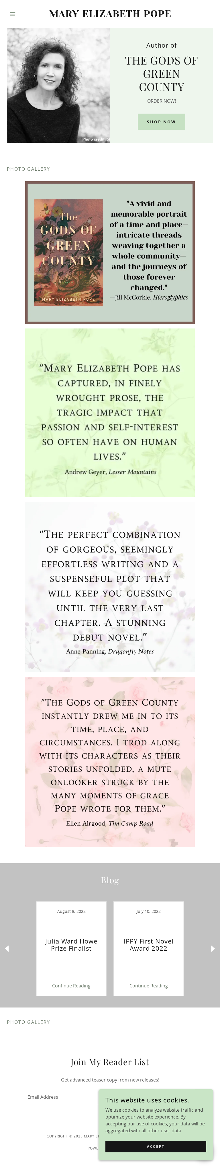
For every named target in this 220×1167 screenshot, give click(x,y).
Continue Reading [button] (71, 986)
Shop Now (161, 122)
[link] (110, 15)
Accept (155, 1146)
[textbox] (86, 1097)
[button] (22, 14)
